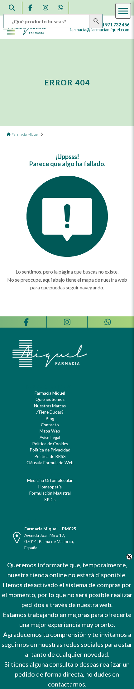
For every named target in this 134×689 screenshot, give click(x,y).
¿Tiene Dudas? (50, 412)
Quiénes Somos (50, 399)
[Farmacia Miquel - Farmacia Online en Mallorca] (26, 33)
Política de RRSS (50, 456)
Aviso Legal (50, 437)
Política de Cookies (50, 443)
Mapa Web (50, 430)
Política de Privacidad (50, 449)
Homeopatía (50, 486)
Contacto (50, 424)
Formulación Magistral (50, 493)
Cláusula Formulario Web (50, 462)
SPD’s (49, 499)
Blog (50, 418)
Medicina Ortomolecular (50, 480)
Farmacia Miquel (50, 393)
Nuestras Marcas (50, 405)
